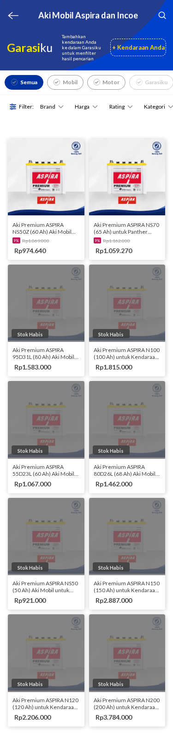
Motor (110, 82)
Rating (117, 106)
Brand (47, 106)
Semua (28, 82)
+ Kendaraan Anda (138, 47)
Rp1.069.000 (35, 240)
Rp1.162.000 (116, 240)
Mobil (70, 82)
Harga (82, 106)
